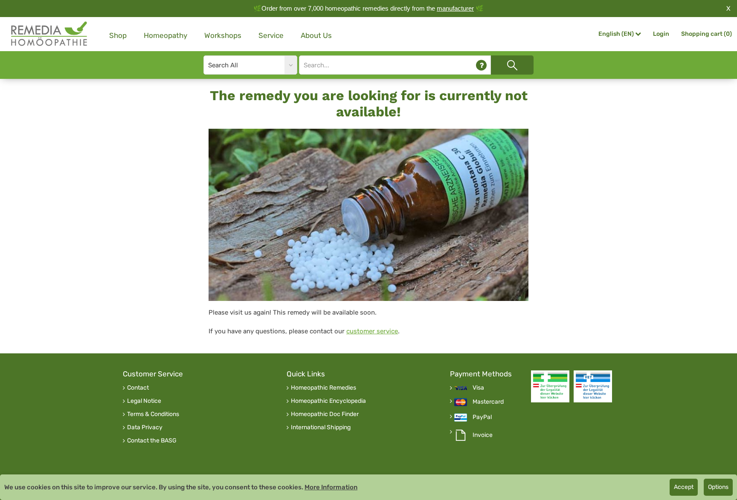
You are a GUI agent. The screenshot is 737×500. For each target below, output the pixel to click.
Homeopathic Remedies (323, 388)
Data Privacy (144, 428)
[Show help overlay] (481, 65)
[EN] (49, 34)
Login (661, 34)
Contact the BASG (152, 441)
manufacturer (455, 8)
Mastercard (488, 402)
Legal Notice (144, 401)
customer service (372, 331)
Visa (478, 388)
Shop (118, 35)
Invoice (483, 435)
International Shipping (321, 428)
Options (718, 487)
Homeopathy (165, 35)
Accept (683, 487)
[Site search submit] (512, 65)
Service (271, 35)
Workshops (222, 35)
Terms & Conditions (153, 414)
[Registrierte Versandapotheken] (550, 386)
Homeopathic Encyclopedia (328, 401)
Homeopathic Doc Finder (325, 414)
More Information (331, 487)
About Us (316, 35)
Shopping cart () (706, 34)
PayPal (482, 417)
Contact (138, 388)
